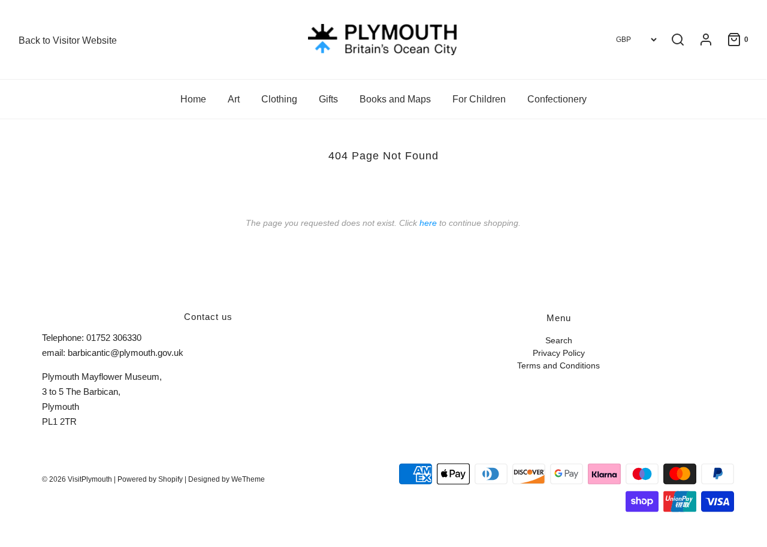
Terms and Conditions (558, 365)
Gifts (328, 99)
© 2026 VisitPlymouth (77, 479)
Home (193, 99)
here (428, 223)
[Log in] (700, 39)
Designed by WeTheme (226, 479)
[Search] (678, 39)
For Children (479, 99)
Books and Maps (395, 99)
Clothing (279, 99)
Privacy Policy (559, 353)
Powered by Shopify (150, 479)
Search (558, 340)
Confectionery (557, 99)
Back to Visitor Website (68, 40)
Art (234, 99)
